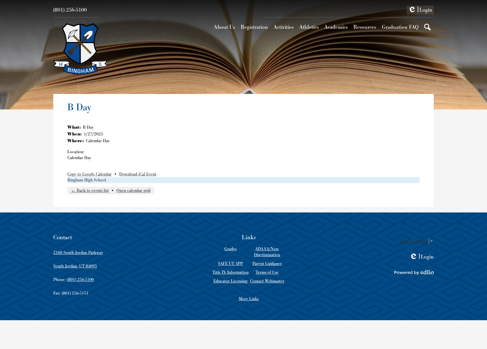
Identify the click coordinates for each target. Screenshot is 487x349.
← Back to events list (90, 191)
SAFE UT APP (230, 264)
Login (420, 10)
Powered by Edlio (414, 272)
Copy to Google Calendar (89, 174)
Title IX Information (230, 272)
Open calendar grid (133, 191)
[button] (224, 27)
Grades (230, 249)
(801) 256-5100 (70, 10)
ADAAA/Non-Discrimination (267, 252)
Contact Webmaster (267, 281)
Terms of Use (267, 272)
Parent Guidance (267, 264)
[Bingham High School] (80, 49)
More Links (249, 299)
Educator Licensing (230, 281)
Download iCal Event (137, 174)
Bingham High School (86, 180)
